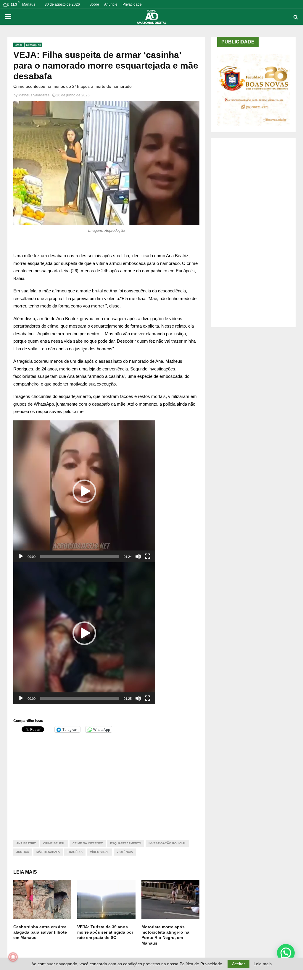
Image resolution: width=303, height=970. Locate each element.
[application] (84, 491)
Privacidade (132, 4)
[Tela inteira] (148, 556)
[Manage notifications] (13, 957)
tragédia (75, 852)
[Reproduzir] (21, 556)
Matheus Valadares (33, 95)
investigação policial (167, 843)
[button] (84, 491)
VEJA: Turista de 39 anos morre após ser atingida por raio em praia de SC (105, 932)
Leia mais (263, 964)
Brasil (18, 44)
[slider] (79, 556)
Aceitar (238, 963)
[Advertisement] (106, 782)
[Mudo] (138, 556)
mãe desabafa (48, 852)
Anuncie (110, 4)
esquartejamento (125, 843)
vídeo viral (99, 852)
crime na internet (87, 843)
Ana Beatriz (26, 843)
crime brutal (54, 843)
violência (125, 852)
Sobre (94, 4)
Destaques (33, 44)
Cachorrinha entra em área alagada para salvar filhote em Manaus (40, 932)
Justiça (22, 852)
